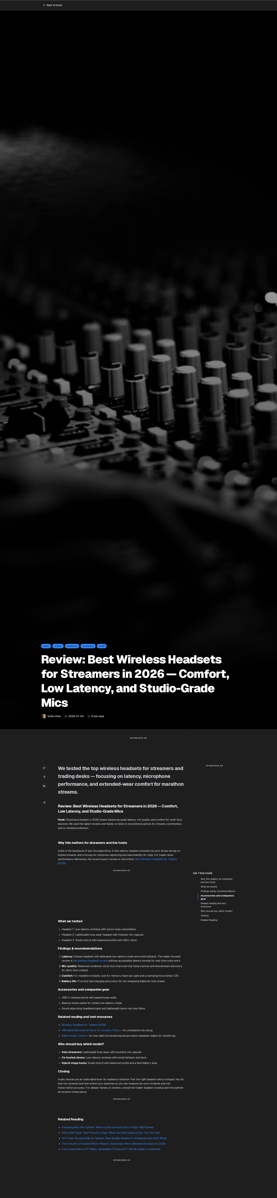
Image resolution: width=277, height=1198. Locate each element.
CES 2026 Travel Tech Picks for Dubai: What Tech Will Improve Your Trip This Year (111, 1132)
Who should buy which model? (217, 911)
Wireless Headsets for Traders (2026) (84, 1025)
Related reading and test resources (213, 905)
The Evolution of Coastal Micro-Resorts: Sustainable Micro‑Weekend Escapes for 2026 (113, 1143)
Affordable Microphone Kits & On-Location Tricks (90, 1030)
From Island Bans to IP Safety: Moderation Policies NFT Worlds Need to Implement (111, 1149)
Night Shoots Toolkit (74, 1035)
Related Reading (209, 920)
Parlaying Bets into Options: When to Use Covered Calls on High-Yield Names (108, 1127)
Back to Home (54, 5)
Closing (205, 915)
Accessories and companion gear (217, 897)
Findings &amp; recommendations (218, 891)
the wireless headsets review (90, 960)
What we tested (209, 886)
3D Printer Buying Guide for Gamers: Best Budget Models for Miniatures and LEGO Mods (114, 1138)
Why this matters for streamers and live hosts (216, 881)
